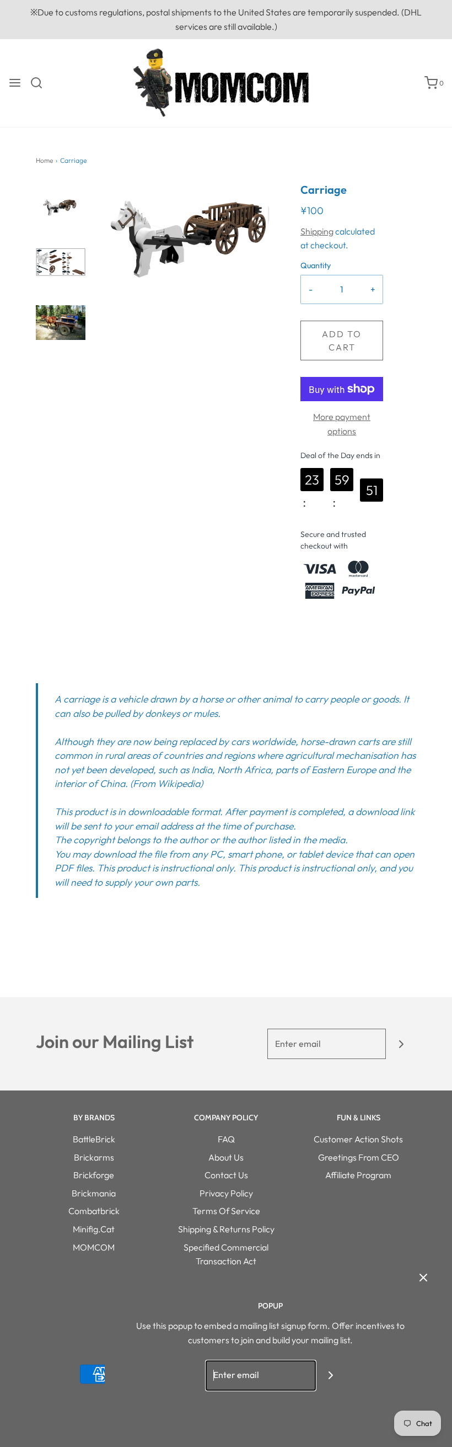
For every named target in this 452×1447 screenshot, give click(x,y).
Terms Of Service (226, 1210)
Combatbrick (94, 1210)
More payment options (341, 424)
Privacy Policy (226, 1193)
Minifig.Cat (94, 1229)
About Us (226, 1157)
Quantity (315, 265)
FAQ (226, 1139)
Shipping (316, 231)
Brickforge (93, 1174)
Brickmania (94, 1193)
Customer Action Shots (358, 1139)
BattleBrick (94, 1139)
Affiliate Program (358, 1174)
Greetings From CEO (358, 1157)
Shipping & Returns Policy (226, 1229)
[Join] (401, 1044)
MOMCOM (94, 1247)
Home (44, 160)
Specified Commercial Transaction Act (226, 1254)
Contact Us (226, 1174)
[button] (60, 199)
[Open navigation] (15, 83)
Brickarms (94, 1157)
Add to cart (342, 340)
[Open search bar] (40, 83)
